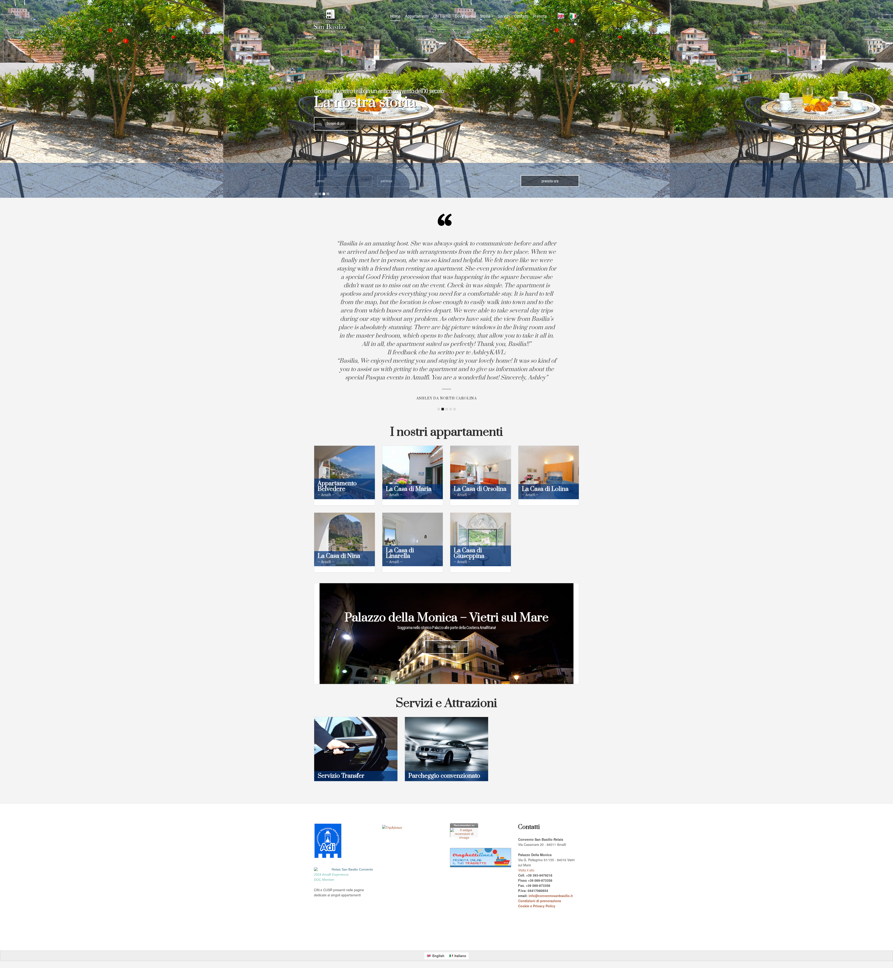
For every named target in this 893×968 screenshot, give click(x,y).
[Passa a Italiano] (573, 16)
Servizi (504, 16)
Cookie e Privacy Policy (536, 906)
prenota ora (550, 181)
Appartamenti (417, 16)
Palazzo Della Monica (415, 939)
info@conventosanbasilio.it (551, 895)
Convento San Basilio (388, 939)
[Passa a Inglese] (561, 16)
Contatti (521, 16)
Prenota (540, 16)
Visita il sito (526, 870)
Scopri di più (336, 123)
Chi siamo (441, 16)
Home (395, 16)
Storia (485, 16)
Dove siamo (465, 16)
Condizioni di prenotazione (539, 900)
